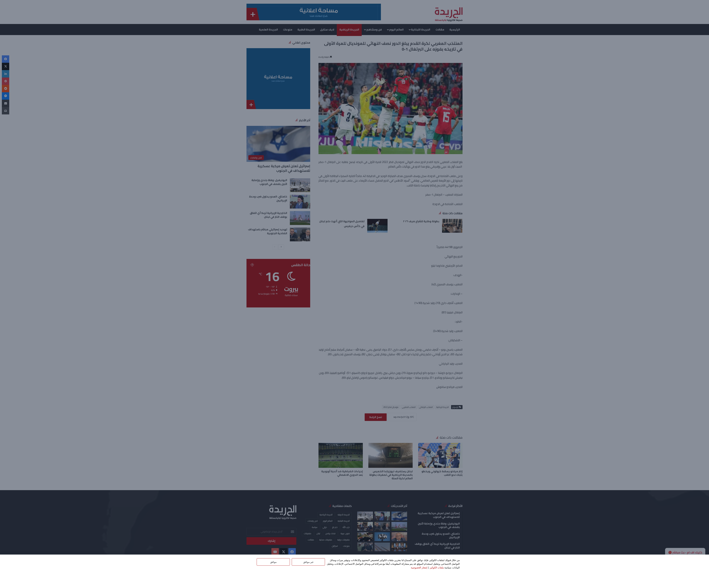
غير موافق (308, 562)
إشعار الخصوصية (419, 567)
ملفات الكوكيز (437, 567)
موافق (273, 562)
